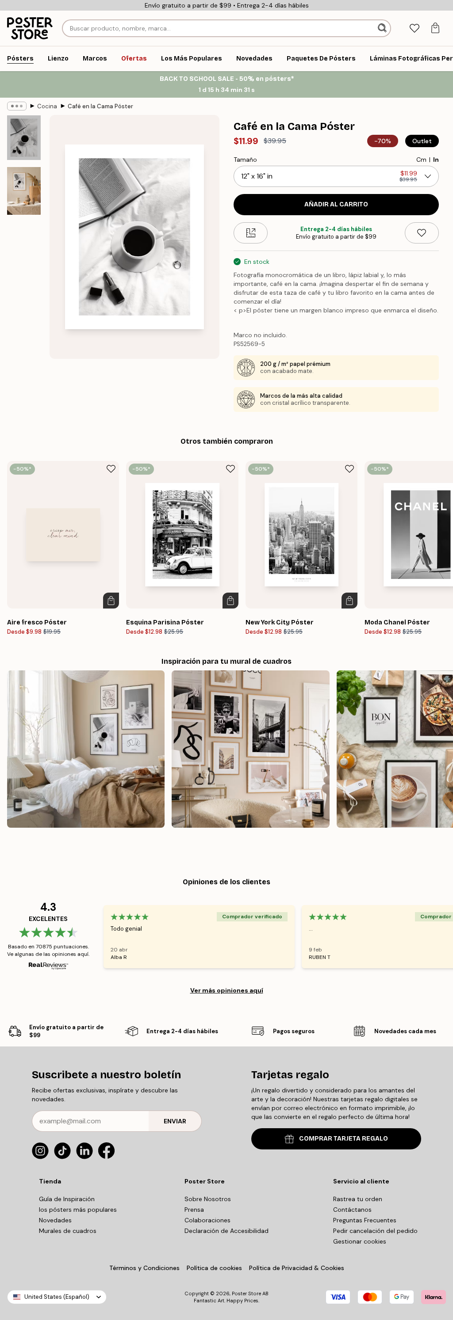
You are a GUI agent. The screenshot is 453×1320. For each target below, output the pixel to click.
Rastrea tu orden (357, 1199)
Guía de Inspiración (67, 1199)
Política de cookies (214, 1268)
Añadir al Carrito (336, 204)
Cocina (47, 106)
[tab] (414, 28)
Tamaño (245, 160)
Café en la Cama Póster (100, 106)
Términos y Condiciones (144, 1268)
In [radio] (436, 160)
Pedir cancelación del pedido (375, 1231)
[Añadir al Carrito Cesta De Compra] (111, 601)
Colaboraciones (207, 1220)
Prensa (194, 1209)
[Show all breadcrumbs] (17, 106)
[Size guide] (251, 232)
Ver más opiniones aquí (226, 990)
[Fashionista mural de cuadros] (250, 749)
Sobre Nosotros (207, 1199)
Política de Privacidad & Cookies (296, 1268)
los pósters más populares (78, 1209)
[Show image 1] (24, 137)
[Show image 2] (24, 191)
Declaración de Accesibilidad (226, 1231)
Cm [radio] (421, 160)
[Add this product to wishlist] (422, 232)
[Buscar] (383, 28)
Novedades (55, 1220)
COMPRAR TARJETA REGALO (343, 1138)
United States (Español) (56, 1297)
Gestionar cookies (359, 1241)
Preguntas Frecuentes (364, 1220)
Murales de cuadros (67, 1231)
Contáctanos (352, 1209)
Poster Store (246, 1293)
